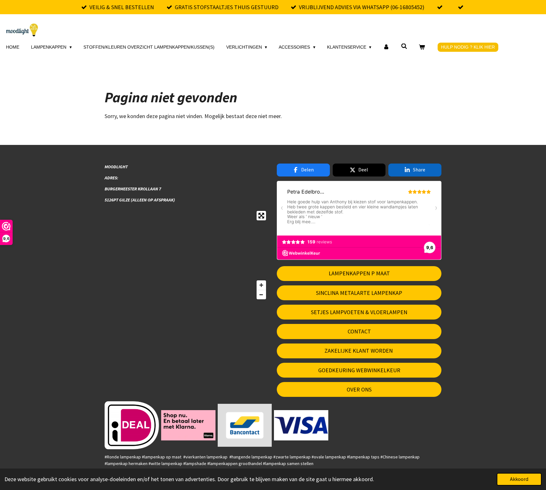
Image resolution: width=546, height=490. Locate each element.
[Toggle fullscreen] (261, 215)
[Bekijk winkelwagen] (422, 47)
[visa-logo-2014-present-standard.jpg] (301, 425)
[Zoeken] (404, 46)
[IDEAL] (132, 425)
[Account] (386, 47)
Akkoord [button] (519, 479)
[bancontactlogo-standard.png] (244, 425)
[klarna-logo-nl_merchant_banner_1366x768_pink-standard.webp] (188, 425)
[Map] (187, 255)
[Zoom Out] (261, 294)
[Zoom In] (261, 285)
